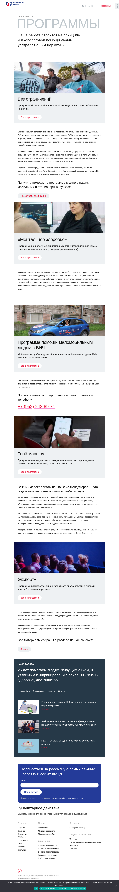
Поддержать (106, 6)
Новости (51, 691)
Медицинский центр (46, 831)
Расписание (87, 6)
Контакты (22, 850)
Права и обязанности (47, 845)
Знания (24, 649)
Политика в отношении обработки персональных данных (63, 888)
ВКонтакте (73, 845)
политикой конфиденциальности (69, 798)
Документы (22, 834)
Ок (36, 888)
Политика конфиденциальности (28, 878)
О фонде (21, 828)
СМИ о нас (22, 837)
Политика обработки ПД (48, 849)
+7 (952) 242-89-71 (36, 406)
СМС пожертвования (47, 858)
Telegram (73, 839)
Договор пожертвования (48, 852)
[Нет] (116, 886)
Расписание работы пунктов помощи (85, 842)
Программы (38, 691)
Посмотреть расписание (33, 196)
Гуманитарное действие (39, 808)
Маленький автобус (46, 834)
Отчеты (61, 691)
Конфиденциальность (47, 855)
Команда (21, 831)
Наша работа (25, 16)
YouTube (73, 849)
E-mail (23, 780)
